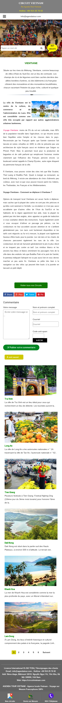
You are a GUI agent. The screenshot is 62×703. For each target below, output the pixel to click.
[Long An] (31, 427)
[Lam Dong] (31, 617)
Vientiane (31, 63)
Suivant (46, 652)
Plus (20, 294)
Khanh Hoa (10, 589)
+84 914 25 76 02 (35, 11)
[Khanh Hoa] (31, 571)
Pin (41, 294)
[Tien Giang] (31, 474)
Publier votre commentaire (22, 347)
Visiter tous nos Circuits (31, 285)
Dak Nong (9, 543)
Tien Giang (10, 492)
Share (9, 294)
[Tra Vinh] (31, 380)
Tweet (31, 294)
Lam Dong (9, 636)
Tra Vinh (9, 399)
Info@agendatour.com (31, 16)
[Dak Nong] (31, 524)
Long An (8, 446)
